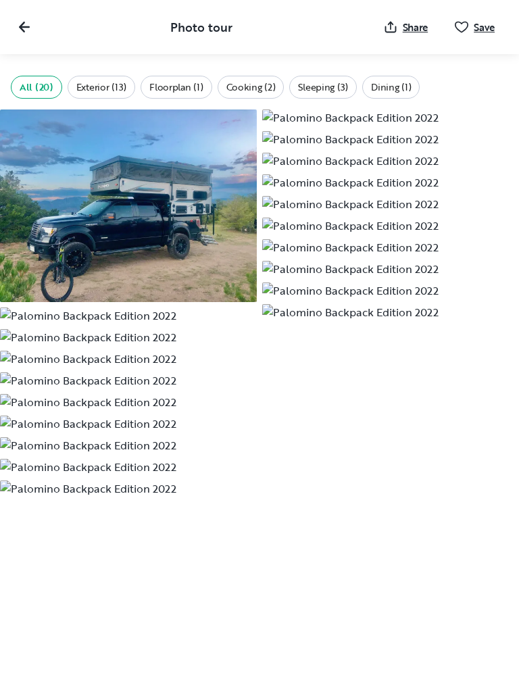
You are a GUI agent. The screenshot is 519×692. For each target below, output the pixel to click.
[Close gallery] (24, 27)
